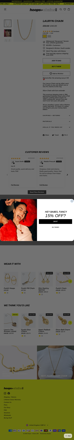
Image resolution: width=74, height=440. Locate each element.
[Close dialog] (72, 201)
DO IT (55, 221)
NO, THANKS (55, 227)
